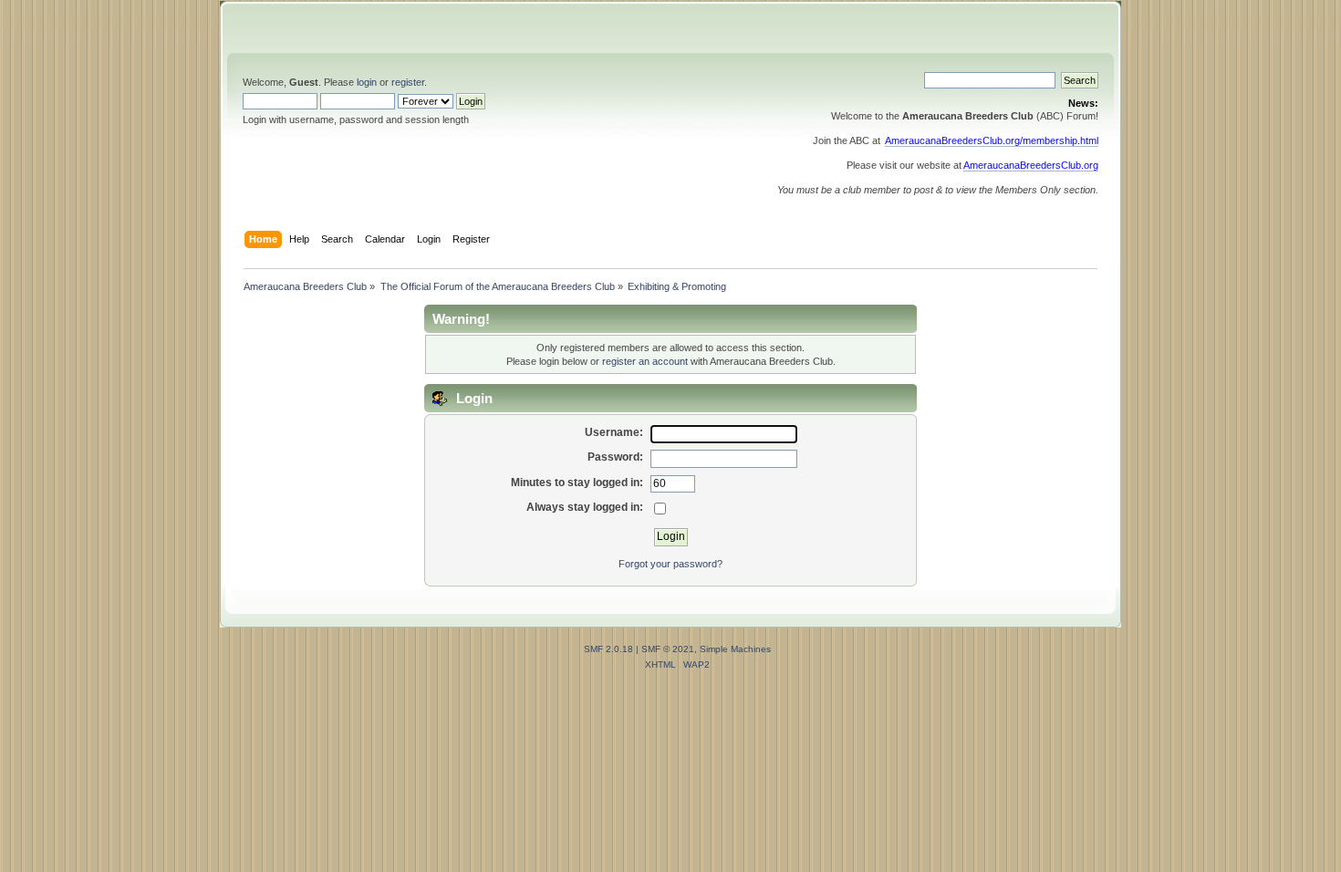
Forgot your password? (670, 563)
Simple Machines (735, 649)
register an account (645, 361)
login (367, 82)
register (407, 82)
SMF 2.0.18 (608, 649)
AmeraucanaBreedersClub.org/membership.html (991, 140)
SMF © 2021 (667, 649)
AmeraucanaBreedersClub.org (1030, 165)
